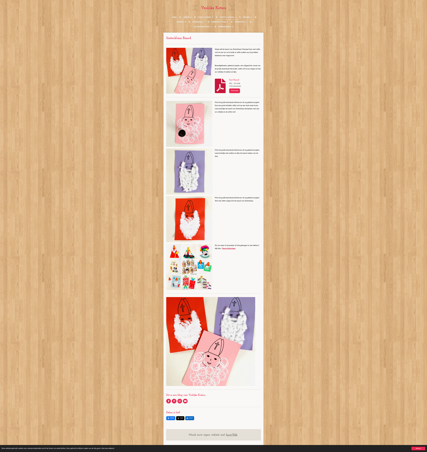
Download (234, 91)
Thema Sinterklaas (228, 249)
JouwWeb (231, 434)
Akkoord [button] (418, 448)
